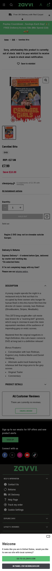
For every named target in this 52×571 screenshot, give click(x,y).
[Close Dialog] (48, 536)
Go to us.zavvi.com (26, 559)
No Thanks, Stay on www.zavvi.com (26, 566)
